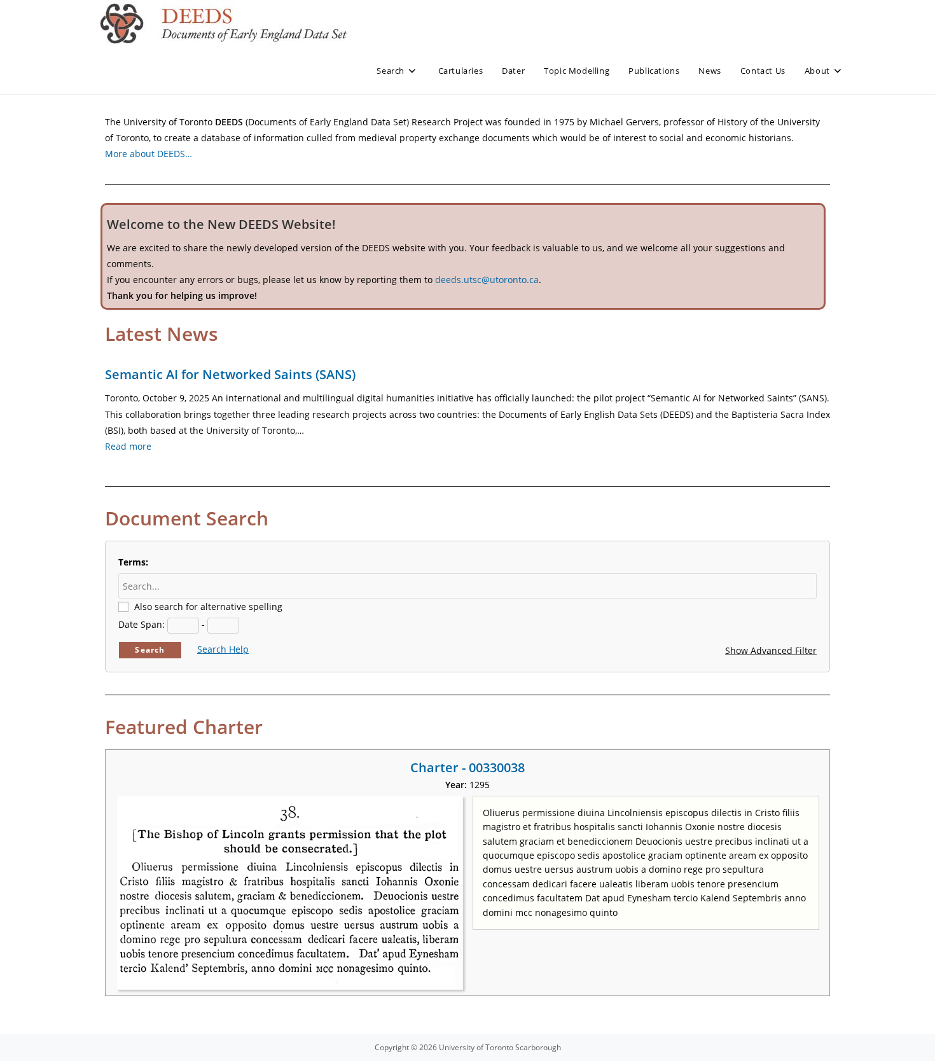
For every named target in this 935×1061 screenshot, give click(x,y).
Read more (128, 446)
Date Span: (141, 624)
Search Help (223, 649)
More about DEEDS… (148, 154)
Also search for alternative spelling (208, 606)
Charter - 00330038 (467, 767)
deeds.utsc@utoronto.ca (487, 280)
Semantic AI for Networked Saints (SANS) (230, 374)
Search (150, 649)
